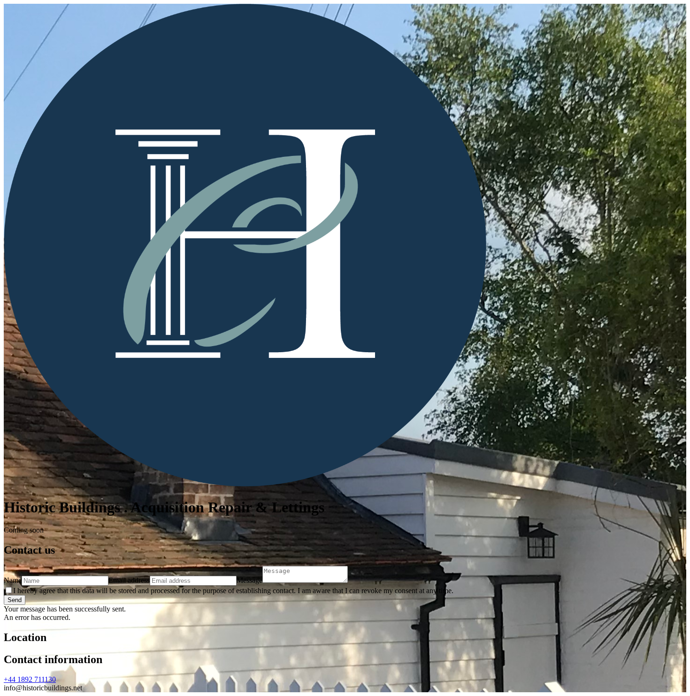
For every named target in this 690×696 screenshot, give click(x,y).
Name (13, 580)
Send (15, 599)
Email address (129, 580)
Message (249, 580)
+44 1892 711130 (30, 679)
